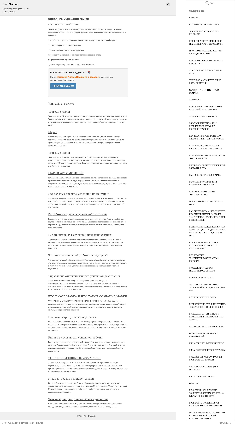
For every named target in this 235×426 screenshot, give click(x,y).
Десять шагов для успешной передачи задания (79, 235)
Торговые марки (59, 111)
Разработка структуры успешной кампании (77, 214)
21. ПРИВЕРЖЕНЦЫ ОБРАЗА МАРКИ (74, 358)
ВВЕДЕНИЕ (194, 17)
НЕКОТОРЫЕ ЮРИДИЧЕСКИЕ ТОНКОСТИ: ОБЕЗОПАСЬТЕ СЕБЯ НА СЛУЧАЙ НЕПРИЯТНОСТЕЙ (206, 393)
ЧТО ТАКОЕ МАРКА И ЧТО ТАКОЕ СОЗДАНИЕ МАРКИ (87, 296)
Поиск (210, 3)
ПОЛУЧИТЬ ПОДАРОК (63, 86)
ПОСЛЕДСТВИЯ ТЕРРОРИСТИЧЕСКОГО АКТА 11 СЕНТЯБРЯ (204, 258)
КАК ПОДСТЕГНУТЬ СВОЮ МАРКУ (205, 175)
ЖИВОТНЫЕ (195, 383)
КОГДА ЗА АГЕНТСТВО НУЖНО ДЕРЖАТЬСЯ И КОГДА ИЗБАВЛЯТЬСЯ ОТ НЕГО (206, 316)
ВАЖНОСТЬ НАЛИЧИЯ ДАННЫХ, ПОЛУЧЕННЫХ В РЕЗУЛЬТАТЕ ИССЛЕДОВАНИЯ (204, 245)
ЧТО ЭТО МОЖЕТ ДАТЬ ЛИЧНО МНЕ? (206, 326)
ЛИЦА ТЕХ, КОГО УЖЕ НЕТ (202, 376)
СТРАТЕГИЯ (194, 99)
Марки (52, 132)
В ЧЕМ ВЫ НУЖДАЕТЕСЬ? (201, 277)
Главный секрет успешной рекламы (72, 317)
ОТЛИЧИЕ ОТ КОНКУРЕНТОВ (203, 116)
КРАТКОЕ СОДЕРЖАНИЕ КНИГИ (204, 24)
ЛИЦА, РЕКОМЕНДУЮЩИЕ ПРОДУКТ (206, 343)
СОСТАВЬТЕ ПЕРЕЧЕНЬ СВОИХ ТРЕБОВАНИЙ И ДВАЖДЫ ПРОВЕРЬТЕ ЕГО (207, 287)
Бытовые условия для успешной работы (75, 337)
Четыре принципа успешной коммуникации (78, 399)
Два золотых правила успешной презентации (78, 194)
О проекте (81, 416)
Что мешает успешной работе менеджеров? (77, 255)
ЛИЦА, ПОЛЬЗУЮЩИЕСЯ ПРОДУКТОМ (207, 350)
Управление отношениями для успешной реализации (84, 276)
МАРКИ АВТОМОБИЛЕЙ (65, 173)
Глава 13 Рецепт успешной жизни (71, 378)
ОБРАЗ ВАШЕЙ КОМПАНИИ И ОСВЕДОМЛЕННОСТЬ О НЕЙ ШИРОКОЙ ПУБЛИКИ (203, 126)
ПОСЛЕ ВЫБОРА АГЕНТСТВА (203, 297)
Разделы (92, 416)
